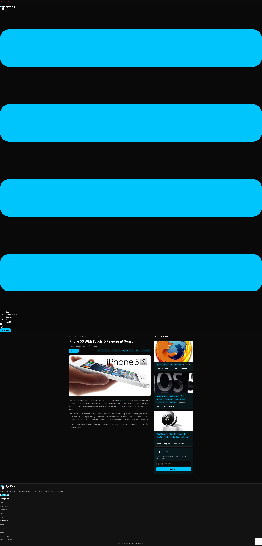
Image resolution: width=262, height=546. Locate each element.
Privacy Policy (5, 536)
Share (75, 351)
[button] (131, 161)
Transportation (11, 314)
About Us (3, 525)
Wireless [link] (172, 402)
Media (8, 319)
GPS (137, 351)
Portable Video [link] (162, 402)
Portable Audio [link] (180, 399)
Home (71, 337)
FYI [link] (171, 364)
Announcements (103, 351)
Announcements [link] (162, 364)
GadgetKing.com (6, 1)
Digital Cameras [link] (162, 434)
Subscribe (173, 469)
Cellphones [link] (174, 396)
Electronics (10, 317)
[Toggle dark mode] (2, 327)
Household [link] (182, 434)
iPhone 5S (124, 400)
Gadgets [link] (159, 399)
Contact (2, 528)
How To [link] (159, 437)
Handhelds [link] (168, 399)
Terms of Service (6, 540)
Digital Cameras (128, 351)
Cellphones (116, 351)
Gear (7, 312)
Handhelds (145, 351)
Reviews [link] (178, 364)
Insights (9, 322)
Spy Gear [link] (176, 437)
